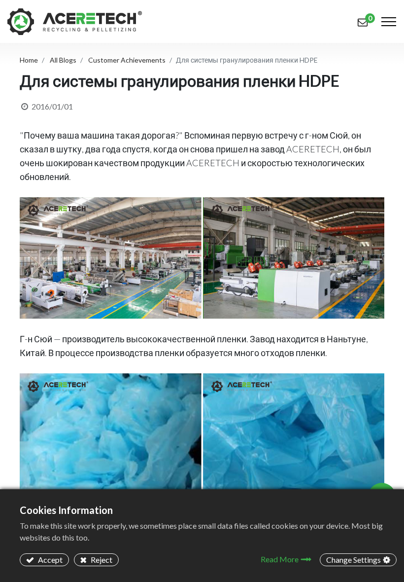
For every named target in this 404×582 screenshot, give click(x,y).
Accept (49, 559)
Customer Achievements (127, 60)
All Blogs (63, 60)
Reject (100, 559)
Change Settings (353, 559)
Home (29, 60)
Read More (280, 559)
